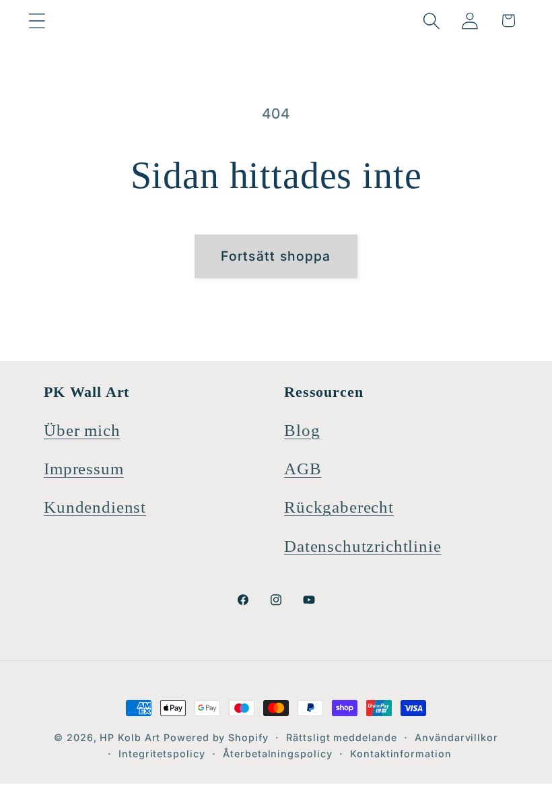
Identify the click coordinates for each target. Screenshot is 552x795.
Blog (302, 430)
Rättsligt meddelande (341, 737)
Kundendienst (95, 507)
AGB (303, 468)
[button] (37, 20)
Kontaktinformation (400, 753)
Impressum (84, 468)
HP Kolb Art (130, 737)
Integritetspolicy (161, 753)
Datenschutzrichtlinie (363, 546)
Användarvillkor (456, 737)
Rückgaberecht (339, 507)
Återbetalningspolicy (277, 753)
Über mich (82, 430)
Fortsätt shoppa (276, 256)
